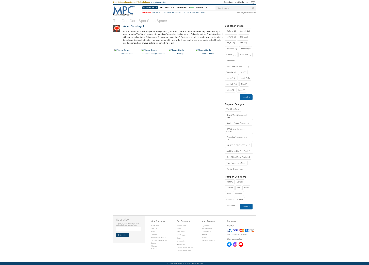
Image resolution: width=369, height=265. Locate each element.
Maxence (238, 194)
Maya (246, 188)
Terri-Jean (230, 205)
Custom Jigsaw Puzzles (185, 247)
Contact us (201, 8)
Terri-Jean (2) (245, 55)
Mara (228, 194)
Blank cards (181, 231)
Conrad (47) (231, 55)
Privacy (154, 243)
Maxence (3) (231, 49)
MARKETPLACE (185, 8)
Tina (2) (244, 84)
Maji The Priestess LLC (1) (237, 66)
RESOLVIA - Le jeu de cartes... (235, 130)
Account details (207, 229)
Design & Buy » (150, 8)
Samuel (240, 182)
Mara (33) (243, 43)
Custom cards (182, 226)
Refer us (154, 249)
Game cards (156, 12)
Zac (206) (244, 37)
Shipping (154, 234)
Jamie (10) (230, 78)
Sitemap (154, 246)
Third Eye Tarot (232, 109)
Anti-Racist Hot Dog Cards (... (238, 151)
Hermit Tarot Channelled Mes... (236, 116)
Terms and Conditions (159, 240)
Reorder (205, 237)
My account (206, 226)
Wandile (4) (231, 72)
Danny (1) (230, 60)
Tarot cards (187, 12)
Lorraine (229, 188)
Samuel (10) (245, 31)
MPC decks (181, 235)
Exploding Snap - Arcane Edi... (236, 138)
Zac (238, 188)
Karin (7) (241, 90)
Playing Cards (167, 8)
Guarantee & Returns (158, 237)
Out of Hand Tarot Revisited (238, 157)
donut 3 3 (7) (244, 78)
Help (153, 231)
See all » (246, 97)
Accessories (181, 241)
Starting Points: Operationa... (238, 123)
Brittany (229, 182)
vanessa (230, 199)
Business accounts (208, 240)
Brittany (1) (231, 31)
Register (205, 234)
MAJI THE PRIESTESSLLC (238, 145)
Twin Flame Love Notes (236, 163)
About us (154, 229)
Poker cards (166, 12)
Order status (228, 2)
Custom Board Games (184, 250)
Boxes (203, 12)
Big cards (195, 12)
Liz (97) (243, 72)
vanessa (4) (246, 49)
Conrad (240, 199)
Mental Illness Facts (234, 169)
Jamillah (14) (231, 84)
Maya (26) (230, 43)
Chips (179, 238)
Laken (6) (230, 90)
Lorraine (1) (231, 37)
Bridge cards (176, 12)
